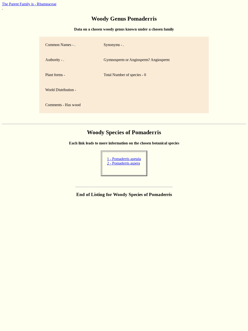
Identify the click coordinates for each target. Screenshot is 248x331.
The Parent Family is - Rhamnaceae (29, 4)
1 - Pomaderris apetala (124, 159)
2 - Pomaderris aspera (123, 163)
